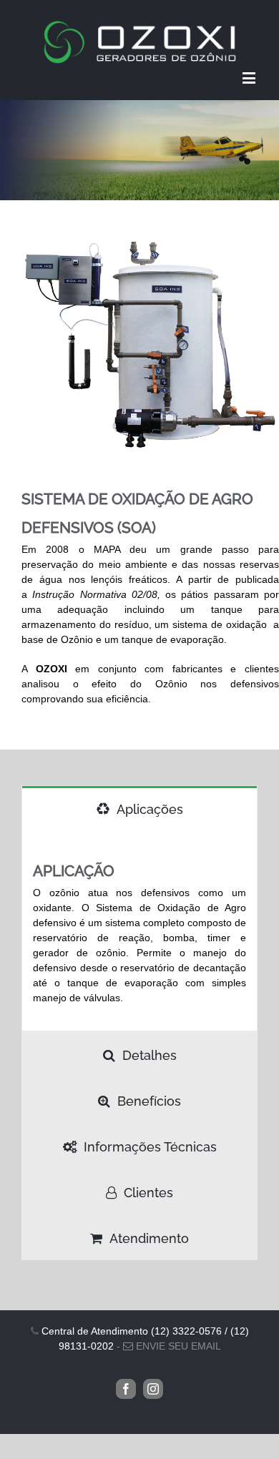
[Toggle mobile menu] (250, 77)
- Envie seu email (169, 1346)
